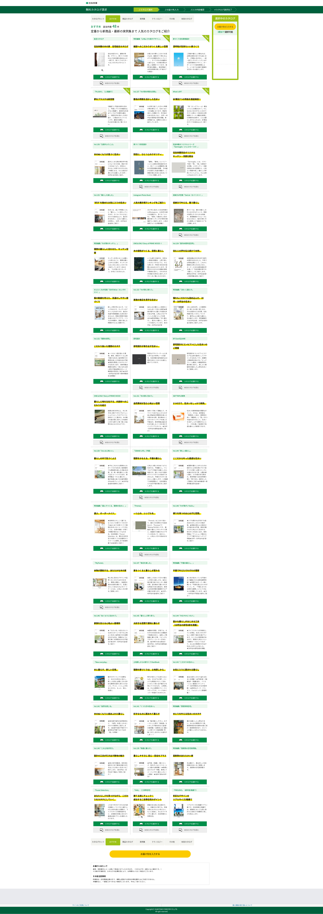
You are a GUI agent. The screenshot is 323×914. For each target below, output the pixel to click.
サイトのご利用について (80, 905)
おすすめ (112, 18)
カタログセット (98, 18)
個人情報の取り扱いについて (242, 905)
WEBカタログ (186, 18)
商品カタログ (127, 18)
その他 (172, 18)
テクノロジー (157, 18)
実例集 (142, 18)
